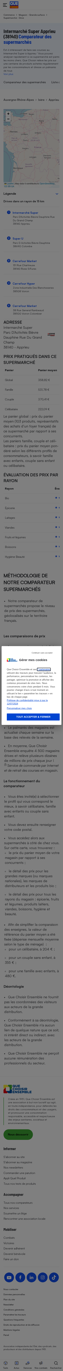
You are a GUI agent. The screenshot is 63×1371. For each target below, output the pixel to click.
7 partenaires (43, 669)
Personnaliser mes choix (19, 708)
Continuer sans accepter (42, 653)
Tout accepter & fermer (33, 716)
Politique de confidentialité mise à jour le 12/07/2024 (27, 702)
